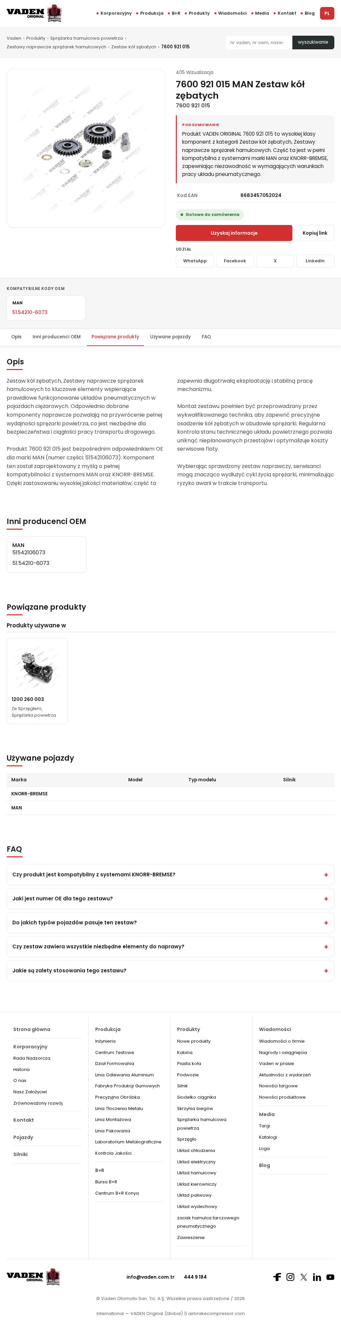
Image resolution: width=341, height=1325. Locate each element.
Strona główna (31, 1029)
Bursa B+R (106, 1182)
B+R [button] (176, 13)
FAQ (206, 337)
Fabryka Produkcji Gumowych (127, 1086)
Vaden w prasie (276, 1063)
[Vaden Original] (34, 13)
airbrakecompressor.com (216, 1313)
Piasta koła (189, 1063)
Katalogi (268, 1137)
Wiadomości (232, 13)
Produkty (199, 13)
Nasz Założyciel (30, 1092)
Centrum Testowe (114, 1052)
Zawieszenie (191, 1237)
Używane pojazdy (170, 337)
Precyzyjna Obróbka (117, 1097)
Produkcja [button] (152, 13)
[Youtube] (330, 1277)
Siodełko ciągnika (196, 1097)
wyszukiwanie (313, 42)
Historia (21, 1069)
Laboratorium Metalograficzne (128, 1142)
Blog (310, 13)
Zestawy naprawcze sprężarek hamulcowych (56, 47)
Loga (264, 1148)
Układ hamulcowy (196, 1173)
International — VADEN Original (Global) (140, 1313)
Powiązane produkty (115, 337)
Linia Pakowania (112, 1131)
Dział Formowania (114, 1063)
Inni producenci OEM (57, 337)
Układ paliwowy (194, 1195)
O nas (19, 1080)
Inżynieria (105, 1041)
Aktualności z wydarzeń (285, 1075)
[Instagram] (290, 1277)
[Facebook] (277, 1277)
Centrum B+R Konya (117, 1193)
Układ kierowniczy (196, 1184)
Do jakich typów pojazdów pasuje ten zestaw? (74, 922)
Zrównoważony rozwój (38, 1103)
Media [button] (262, 13)
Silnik (182, 1086)
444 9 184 (195, 1277)
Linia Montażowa (113, 1119)
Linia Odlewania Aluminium (124, 1075)
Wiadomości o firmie (282, 1041)
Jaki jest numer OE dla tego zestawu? (62, 898)
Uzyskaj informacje (234, 233)
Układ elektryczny (196, 1162)
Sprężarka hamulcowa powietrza (86, 38)
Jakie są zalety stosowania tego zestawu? (69, 970)
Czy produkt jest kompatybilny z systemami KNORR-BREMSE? (93, 874)
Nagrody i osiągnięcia (283, 1052)
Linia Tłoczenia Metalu (119, 1108)
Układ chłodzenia (196, 1150)
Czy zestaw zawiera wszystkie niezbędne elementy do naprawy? (98, 946)
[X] (304, 1277)
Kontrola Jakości (113, 1153)
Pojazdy (23, 1137)
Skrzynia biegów (195, 1108)
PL (327, 13)
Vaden (14, 38)
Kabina (184, 1052)
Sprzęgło (186, 1139)
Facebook (235, 261)
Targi (264, 1126)
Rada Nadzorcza (31, 1058)
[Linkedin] (317, 1277)
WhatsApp (195, 261)
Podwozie (188, 1075)
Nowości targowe (278, 1086)
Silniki (20, 1154)
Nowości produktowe (282, 1097)
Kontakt (287, 13)
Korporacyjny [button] (116, 13)
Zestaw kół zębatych (133, 47)
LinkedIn (315, 261)
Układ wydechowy (197, 1206)
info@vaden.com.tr (150, 1277)
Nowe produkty (193, 1041)
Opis (16, 337)
